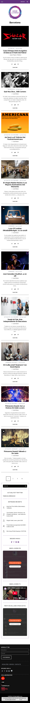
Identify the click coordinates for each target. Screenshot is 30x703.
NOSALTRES (5, 664)
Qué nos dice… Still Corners (15, 92)
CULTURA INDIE (14, 134)
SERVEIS (11, 664)
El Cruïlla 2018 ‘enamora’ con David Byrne (15, 366)
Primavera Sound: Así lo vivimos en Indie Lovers (15, 407)
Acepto (20, 699)
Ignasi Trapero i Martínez (15, 55)
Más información (13, 699)
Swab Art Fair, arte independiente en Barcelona (15, 320)
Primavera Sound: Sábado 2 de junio (15, 452)
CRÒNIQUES (11, 226)
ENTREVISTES (11, 89)
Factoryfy (17, 696)
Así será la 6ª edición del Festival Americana (15, 138)
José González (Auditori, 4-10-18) (15, 275)
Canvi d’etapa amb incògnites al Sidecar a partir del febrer (15, 52)
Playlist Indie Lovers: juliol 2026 (15, 520)
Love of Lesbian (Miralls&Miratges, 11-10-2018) (15, 229)
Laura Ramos (16, 94)
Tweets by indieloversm (9, 496)
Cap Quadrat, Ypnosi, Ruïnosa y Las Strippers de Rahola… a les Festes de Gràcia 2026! (16, 514)
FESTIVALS (14, 362)
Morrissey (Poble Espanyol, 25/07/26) (16, 531)
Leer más (15, 67)
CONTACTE (18, 664)
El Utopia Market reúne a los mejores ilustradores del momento (15, 185)
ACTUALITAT (11, 48)
